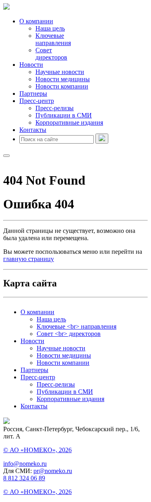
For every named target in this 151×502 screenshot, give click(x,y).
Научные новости (59, 71)
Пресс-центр (36, 100)
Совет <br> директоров (69, 333)
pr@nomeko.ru (52, 470)
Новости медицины (62, 79)
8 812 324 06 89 (24, 478)
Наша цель (50, 28)
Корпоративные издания (69, 122)
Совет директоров (51, 54)
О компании (36, 21)
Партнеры (33, 93)
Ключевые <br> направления (76, 326)
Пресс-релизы (54, 108)
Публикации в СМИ (63, 115)
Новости (31, 64)
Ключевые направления (53, 39)
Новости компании (61, 86)
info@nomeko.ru (25, 463)
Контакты (32, 129)
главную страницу (28, 258)
